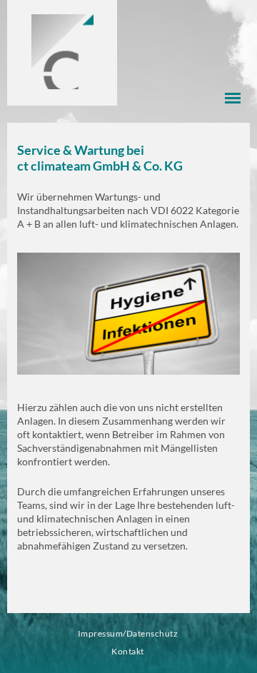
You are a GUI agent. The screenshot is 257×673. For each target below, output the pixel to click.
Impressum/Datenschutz (128, 633)
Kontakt (127, 651)
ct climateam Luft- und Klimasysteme (62, 51)
